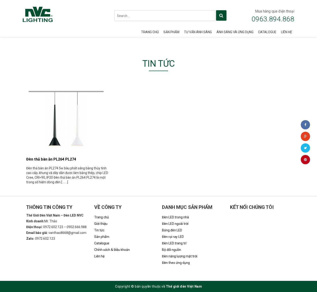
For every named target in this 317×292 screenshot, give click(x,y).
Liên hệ (286, 32)
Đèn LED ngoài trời (175, 224)
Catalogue (267, 32)
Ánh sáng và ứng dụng (235, 32)
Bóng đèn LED (172, 230)
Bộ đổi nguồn (171, 250)
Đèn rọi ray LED (173, 237)
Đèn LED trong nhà (175, 217)
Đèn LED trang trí (174, 243)
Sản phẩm (171, 32)
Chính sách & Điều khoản (112, 250)
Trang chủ (150, 32)
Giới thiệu (100, 224)
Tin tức (99, 230)
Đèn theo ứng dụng (176, 263)
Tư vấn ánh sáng (198, 32)
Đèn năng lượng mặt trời (179, 256)
